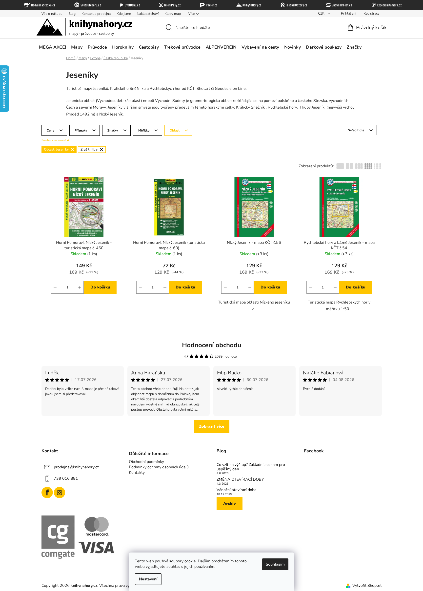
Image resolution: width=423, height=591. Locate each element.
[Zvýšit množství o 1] (79, 287)
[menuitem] (52, 47)
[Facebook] (47, 492)
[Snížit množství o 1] (55, 287)
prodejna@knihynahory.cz (76, 467)
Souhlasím (275, 564)
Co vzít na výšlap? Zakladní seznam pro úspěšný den (251, 467)
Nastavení (148, 579)
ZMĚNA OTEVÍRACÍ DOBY (240, 479)
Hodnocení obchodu (211, 345)
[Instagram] (59, 492)
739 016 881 (66, 478)
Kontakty (137, 472)
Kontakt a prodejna (96, 13)
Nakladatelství (148, 13)
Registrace (371, 13)
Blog (72, 13)
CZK (321, 13)
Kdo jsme (124, 13)
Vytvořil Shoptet (367, 585)
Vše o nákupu (51, 13)
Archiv (229, 503)
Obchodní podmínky (146, 461)
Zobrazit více (211, 426)
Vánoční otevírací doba (236, 490)
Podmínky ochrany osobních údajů (159, 467)
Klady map (172, 13)
